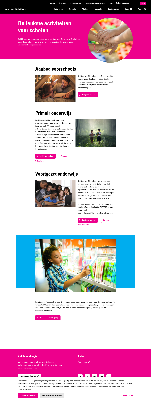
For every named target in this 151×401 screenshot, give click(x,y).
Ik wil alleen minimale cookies (52, 395)
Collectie (72, 9)
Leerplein (98, 9)
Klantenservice (113, 9)
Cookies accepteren (28, 395)
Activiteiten (58, 9)
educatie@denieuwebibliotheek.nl (97, 213)
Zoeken (140, 9)
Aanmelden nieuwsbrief (30, 376)
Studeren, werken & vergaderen (95, 3)
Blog (111, 3)
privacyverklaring (24, 389)
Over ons (63, 3)
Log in (143, 3)
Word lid (128, 9)
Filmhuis (85, 9)
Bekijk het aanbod (88, 95)
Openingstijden (76, 3)
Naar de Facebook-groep (48, 318)
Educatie (52, 3)
